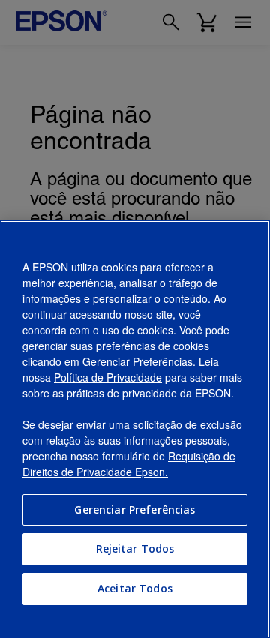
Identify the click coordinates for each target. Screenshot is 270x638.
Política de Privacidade (108, 377)
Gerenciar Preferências (134, 509)
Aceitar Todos (135, 588)
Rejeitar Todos (135, 548)
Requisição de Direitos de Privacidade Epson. (129, 463)
